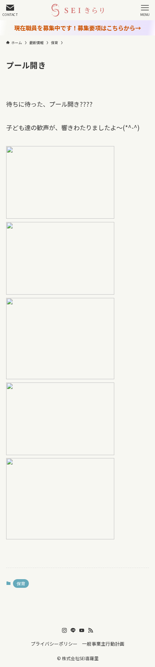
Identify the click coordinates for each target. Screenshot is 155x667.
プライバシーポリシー (54, 643)
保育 (21, 583)
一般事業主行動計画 (103, 643)
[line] (73, 630)
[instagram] (64, 630)
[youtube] (82, 630)
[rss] (90, 630)
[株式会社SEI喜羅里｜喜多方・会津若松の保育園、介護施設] (77, 10)
